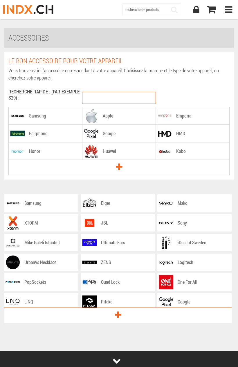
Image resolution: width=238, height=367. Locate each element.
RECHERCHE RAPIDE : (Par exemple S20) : (44, 95)
